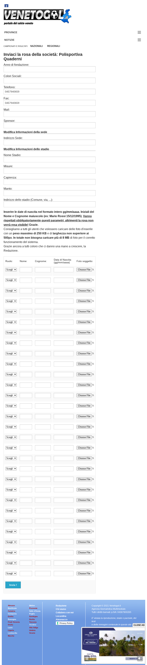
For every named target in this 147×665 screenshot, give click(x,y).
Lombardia (12, 633)
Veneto (32, 633)
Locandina (61, 616)
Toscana (33, 622)
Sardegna (33, 616)
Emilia (10, 616)
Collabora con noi (65, 612)
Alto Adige (33, 628)
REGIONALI (53, 46)
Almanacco (61, 619)
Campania (12, 614)
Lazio (10, 628)
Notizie (13, 40)
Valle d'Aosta (35, 611)
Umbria (32, 630)
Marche (11, 636)
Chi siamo (61, 609)
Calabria (11, 611)
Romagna (12, 619)
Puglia (32, 614)
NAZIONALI (36, 46)
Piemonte (33, 608)
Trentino (32, 625)
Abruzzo (11, 605)
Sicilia (32, 619)
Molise (32, 605)
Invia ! (13, 584)
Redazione (61, 605)
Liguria (11, 630)
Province (15, 32)
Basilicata (12, 608)
